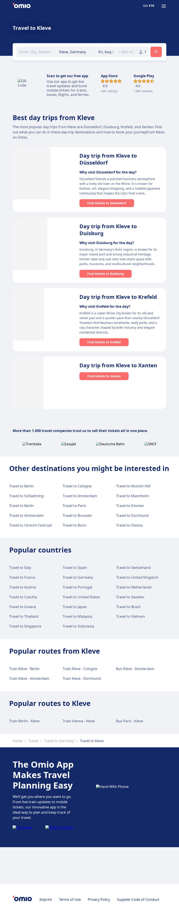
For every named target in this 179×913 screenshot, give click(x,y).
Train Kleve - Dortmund (82, 678)
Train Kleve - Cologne (80, 668)
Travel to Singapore (25, 626)
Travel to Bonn (74, 525)
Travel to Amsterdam (80, 495)
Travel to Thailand (23, 616)
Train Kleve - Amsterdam (29, 678)
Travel (33, 740)
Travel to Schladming (26, 495)
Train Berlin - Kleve (24, 721)
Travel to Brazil (128, 606)
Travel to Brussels (77, 515)
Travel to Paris (74, 505)
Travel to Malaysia (77, 616)
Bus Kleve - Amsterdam (135, 668)
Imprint (46, 899)
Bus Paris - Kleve (129, 721)
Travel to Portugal (77, 587)
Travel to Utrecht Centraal (30, 525)
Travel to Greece (22, 606)
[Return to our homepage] (22, 6)
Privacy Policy (99, 899)
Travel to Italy (20, 567)
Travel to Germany (78, 577)
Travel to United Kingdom (137, 577)
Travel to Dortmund (132, 515)
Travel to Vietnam (130, 616)
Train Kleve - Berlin (24, 668)
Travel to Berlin (21, 486)
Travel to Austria (22, 587)
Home (18, 740)
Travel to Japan (75, 606)
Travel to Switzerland (133, 567)
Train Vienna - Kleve (79, 721)
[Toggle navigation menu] (163, 6)
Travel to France (22, 577)
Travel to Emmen (130, 505)
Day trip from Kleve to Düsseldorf (108, 159)
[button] (106, 52)
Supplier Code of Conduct (138, 899)
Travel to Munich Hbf (133, 486)
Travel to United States (81, 597)
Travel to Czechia (23, 597)
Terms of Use (70, 899)
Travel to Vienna (129, 525)
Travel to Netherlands (134, 587)
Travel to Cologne (77, 486)
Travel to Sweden (130, 597)
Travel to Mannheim (132, 495)
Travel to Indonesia (78, 626)
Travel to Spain (75, 567)
